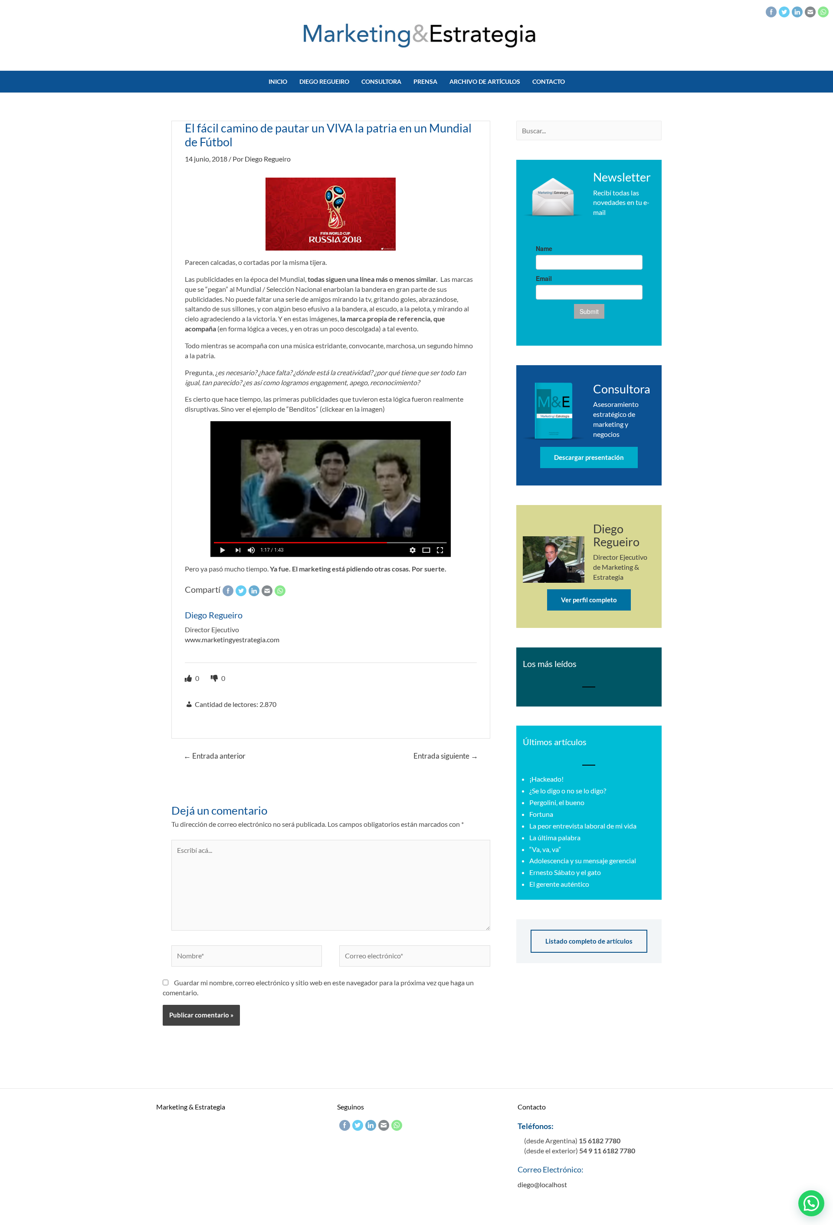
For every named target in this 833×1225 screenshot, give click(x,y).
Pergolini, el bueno (556, 802)
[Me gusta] (189, 678)
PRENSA (425, 81)
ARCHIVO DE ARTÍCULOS (484, 81)
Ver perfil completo (589, 600)
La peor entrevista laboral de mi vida (582, 826)
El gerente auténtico (559, 884)
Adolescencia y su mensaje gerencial (582, 860)
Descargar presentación (589, 457)
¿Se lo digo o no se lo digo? (567, 790)
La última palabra (554, 837)
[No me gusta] (215, 678)
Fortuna (541, 814)
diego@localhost (542, 1184)
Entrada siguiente (445, 755)
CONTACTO (548, 81)
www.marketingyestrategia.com (232, 639)
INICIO (278, 81)
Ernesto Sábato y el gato (565, 872)
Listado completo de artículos (589, 941)
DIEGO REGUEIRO (324, 81)
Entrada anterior (215, 755)
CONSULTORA (381, 81)
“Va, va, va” (545, 849)
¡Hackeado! (546, 779)
